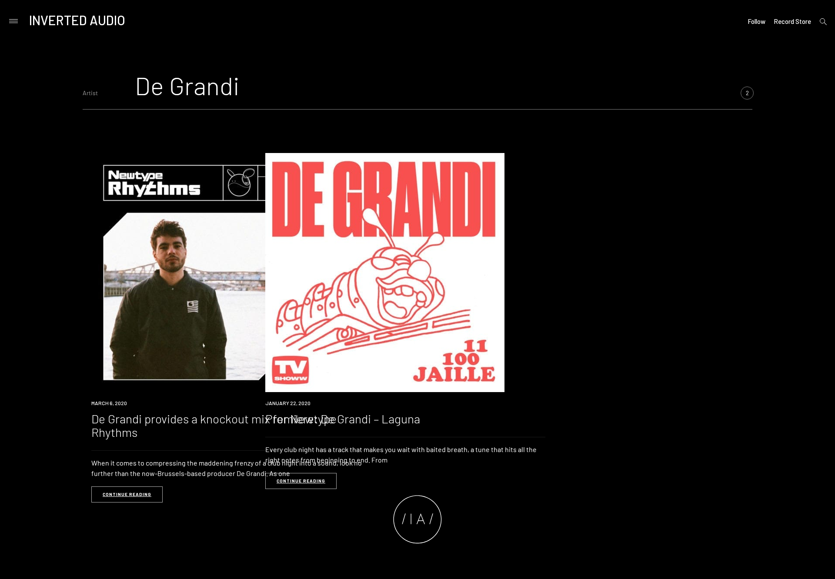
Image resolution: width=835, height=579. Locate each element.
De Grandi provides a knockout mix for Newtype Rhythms (214, 425)
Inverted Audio (77, 20)
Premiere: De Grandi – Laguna (342, 418)
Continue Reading (127, 494)
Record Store (792, 21)
